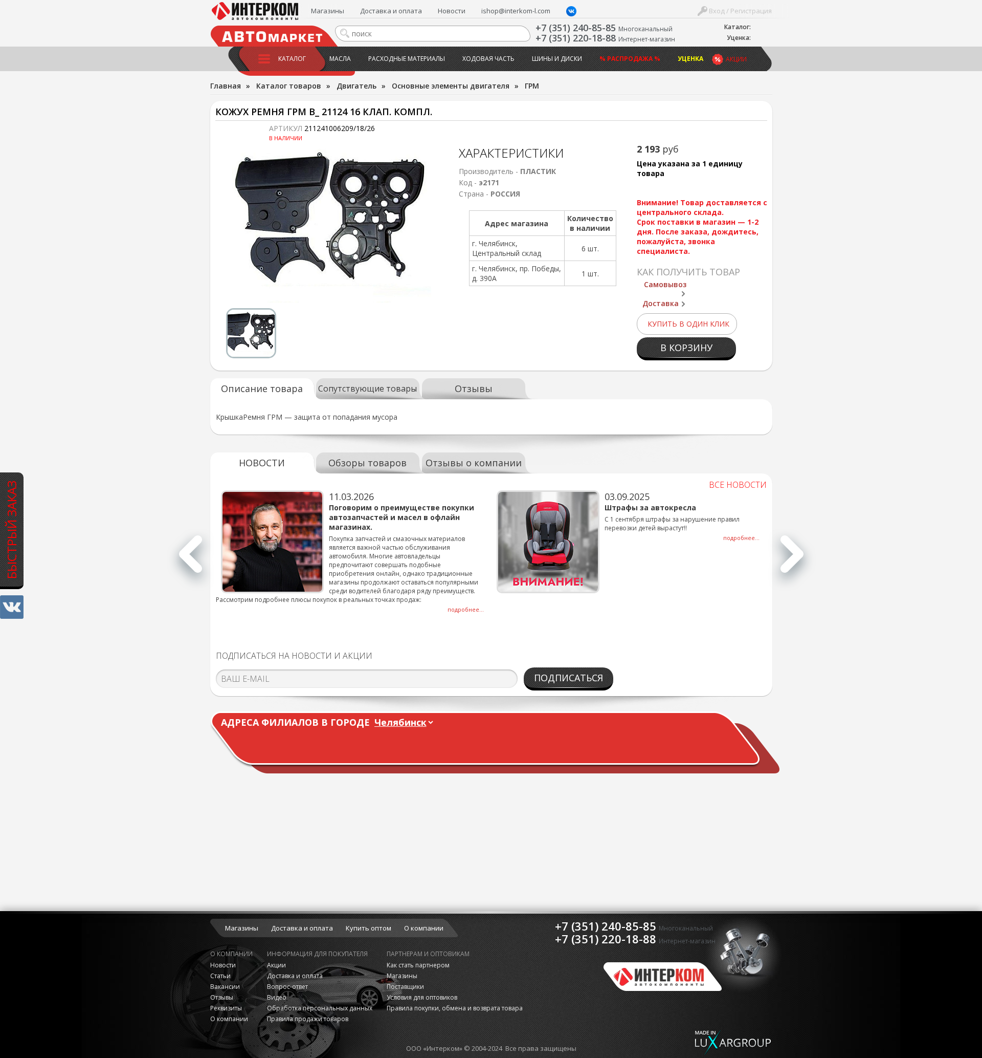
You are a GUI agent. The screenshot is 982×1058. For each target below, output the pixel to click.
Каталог (292, 58)
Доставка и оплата (391, 10)
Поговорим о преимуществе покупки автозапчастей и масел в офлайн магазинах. (401, 517)
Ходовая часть (488, 58)
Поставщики (405, 986)
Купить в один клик (688, 324)
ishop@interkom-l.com (515, 10)
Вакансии (225, 986)
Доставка (660, 303)
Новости (451, 10)
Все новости (738, 484)
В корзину (686, 347)
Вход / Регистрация (739, 10)
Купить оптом (368, 928)
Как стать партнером (418, 965)
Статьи (220, 975)
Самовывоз (665, 284)
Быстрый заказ (11, 529)
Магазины (327, 10)
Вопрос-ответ (287, 986)
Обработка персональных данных (319, 1008)
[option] (332, 223)
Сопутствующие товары (367, 388)
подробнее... (466, 609)
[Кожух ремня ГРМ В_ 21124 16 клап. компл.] (332, 223)
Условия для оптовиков (422, 997)
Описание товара (262, 388)
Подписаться (568, 678)
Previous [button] (190, 560)
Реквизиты (226, 1008)
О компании (423, 928)
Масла (340, 58)
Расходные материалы (406, 58)
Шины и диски (557, 58)
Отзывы (474, 388)
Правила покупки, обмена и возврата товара (455, 1008)
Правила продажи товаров (307, 1018)
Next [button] (792, 560)
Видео (276, 997)
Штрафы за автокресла (650, 507)
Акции (736, 59)
